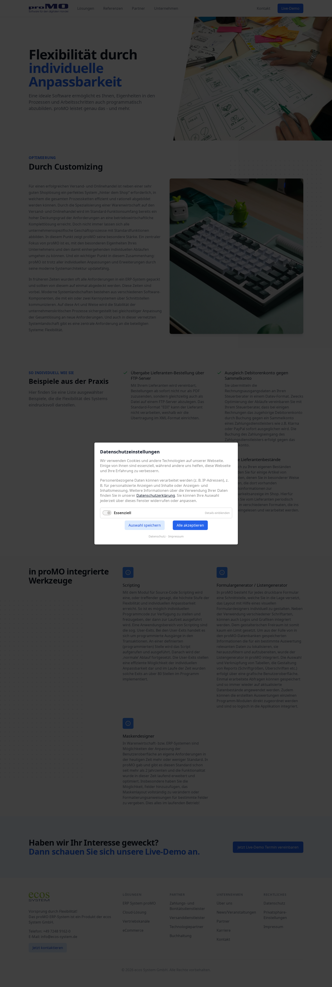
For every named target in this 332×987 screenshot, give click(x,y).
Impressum (176, 536)
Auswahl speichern (144, 525)
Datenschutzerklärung (155, 495)
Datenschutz (157, 536)
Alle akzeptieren (190, 525)
